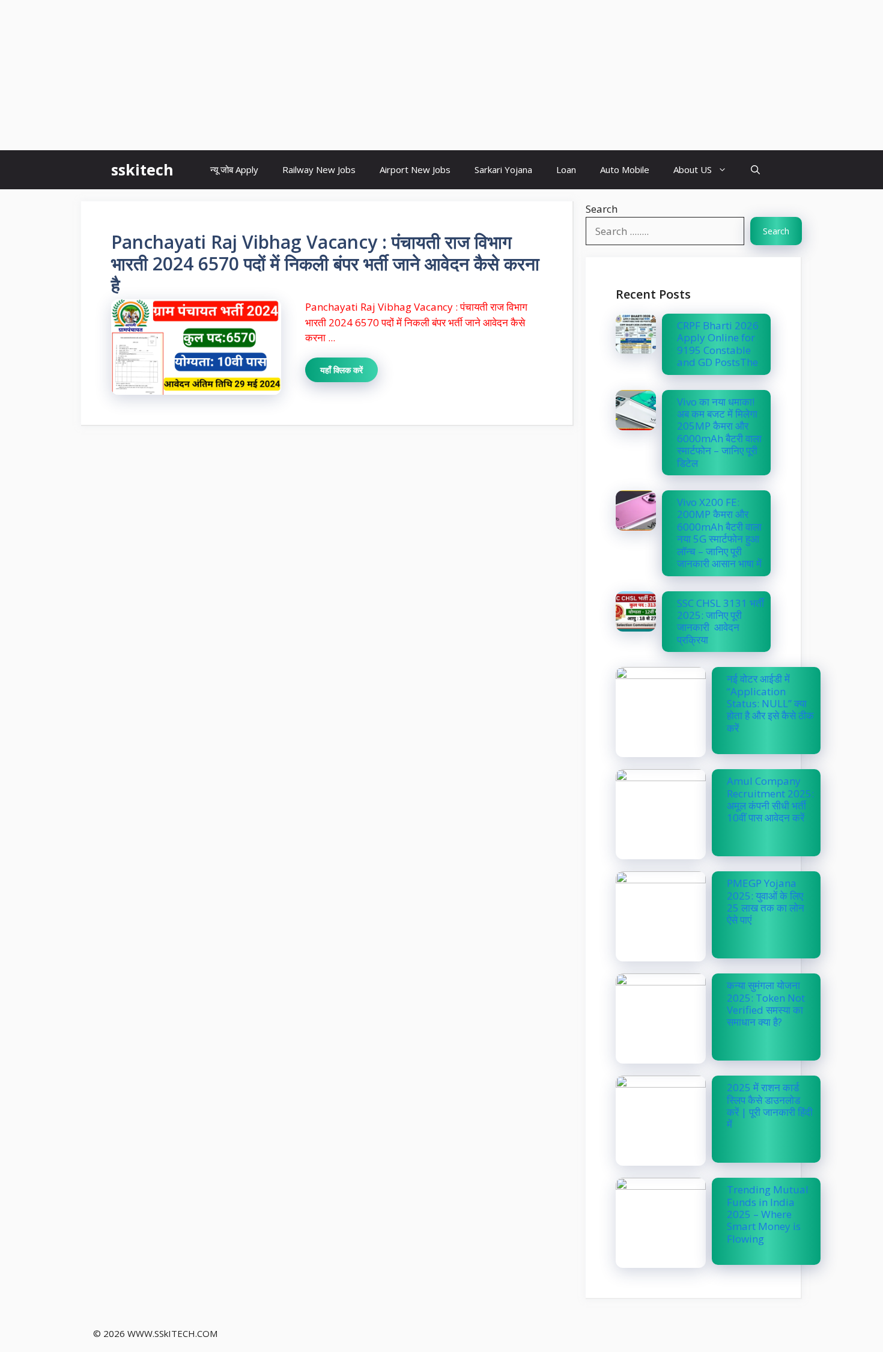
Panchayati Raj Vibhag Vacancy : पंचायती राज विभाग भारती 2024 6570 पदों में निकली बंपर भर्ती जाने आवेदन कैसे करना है (325, 263)
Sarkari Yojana (503, 169)
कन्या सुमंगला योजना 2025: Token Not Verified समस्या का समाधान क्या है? (766, 1003)
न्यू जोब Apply (234, 169)
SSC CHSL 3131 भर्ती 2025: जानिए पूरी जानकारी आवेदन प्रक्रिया (720, 621)
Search (601, 209)
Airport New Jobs (415, 169)
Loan (566, 169)
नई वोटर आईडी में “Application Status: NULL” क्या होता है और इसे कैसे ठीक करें (770, 703)
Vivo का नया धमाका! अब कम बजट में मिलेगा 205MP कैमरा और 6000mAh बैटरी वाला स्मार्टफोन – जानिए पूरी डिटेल (719, 432)
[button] (755, 169)
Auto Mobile (624, 169)
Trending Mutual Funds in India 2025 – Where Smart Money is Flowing (768, 1214)
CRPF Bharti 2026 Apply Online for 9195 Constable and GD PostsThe (718, 343)
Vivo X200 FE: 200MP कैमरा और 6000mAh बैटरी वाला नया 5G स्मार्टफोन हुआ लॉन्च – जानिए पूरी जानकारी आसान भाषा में (719, 532)
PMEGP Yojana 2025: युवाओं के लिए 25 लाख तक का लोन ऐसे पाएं (765, 901)
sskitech (142, 169)
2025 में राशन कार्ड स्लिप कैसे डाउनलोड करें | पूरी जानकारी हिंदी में (770, 1105)
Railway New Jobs (319, 169)
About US (692, 169)
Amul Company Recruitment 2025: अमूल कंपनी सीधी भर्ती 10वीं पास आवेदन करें (770, 799)
